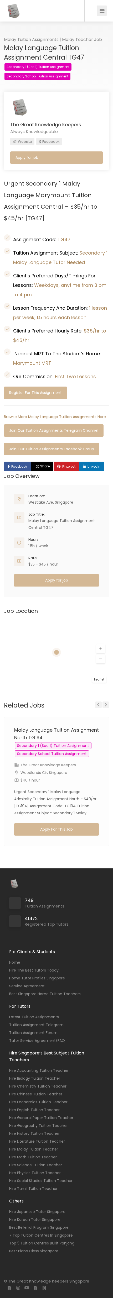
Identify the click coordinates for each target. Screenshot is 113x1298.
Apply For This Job (56, 829)
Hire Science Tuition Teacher (35, 1165)
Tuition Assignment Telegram (36, 1024)
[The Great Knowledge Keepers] (13, 14)
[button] (100, 648)
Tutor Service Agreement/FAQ (37, 1040)
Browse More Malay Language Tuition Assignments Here (55, 416)
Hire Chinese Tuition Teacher (35, 1094)
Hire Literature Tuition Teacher (37, 1141)
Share (45, 466)
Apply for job (27, 157)
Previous (98, 704)
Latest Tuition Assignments (34, 1017)
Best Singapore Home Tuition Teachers (45, 993)
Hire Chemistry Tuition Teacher (37, 1086)
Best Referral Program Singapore (39, 1227)
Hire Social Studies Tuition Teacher (41, 1180)
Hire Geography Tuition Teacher (38, 1125)
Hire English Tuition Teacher (34, 1109)
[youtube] (26, 1288)
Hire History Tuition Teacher (34, 1133)
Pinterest (68, 466)
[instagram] (18, 1288)
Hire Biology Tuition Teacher (34, 1078)
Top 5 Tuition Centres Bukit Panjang (41, 1243)
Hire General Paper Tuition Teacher (41, 1117)
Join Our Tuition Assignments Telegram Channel (53, 430)
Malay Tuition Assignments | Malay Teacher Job (53, 39)
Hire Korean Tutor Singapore (34, 1219)
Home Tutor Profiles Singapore (37, 978)
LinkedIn (94, 466)
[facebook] (9, 1288)
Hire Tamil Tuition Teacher (33, 1188)
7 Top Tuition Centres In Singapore (41, 1235)
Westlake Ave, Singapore (50, 502)
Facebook (51, 141)
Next (105, 704)
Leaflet (99, 679)
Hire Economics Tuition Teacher (38, 1102)
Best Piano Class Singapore (33, 1251)
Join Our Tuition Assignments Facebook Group (51, 449)
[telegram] (44, 1288)
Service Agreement (27, 986)
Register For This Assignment (35, 392)
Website (24, 141)
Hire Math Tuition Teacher (33, 1157)
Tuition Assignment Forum (33, 1032)
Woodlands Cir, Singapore (43, 772)
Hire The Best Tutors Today (34, 970)
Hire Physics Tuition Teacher (35, 1172)
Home (14, 962)
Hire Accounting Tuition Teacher (39, 1070)
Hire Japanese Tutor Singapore (37, 1211)
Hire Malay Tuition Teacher (33, 1149)
